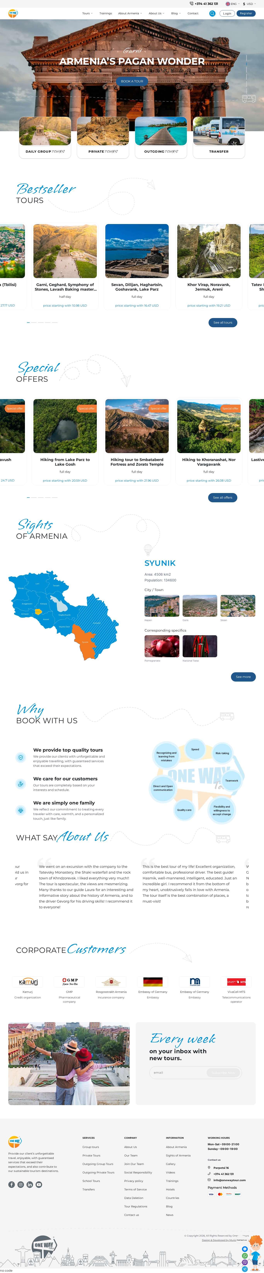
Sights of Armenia (178, 1155)
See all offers (222, 497)
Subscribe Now (223, 1073)
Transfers (89, 1189)
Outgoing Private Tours (98, 1172)
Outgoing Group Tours (98, 1164)
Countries (172, 1198)
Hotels (170, 1189)
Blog (169, 1206)
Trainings (106, 13)
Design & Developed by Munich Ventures (225, 1240)
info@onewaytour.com (230, 1180)
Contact (193, 13)
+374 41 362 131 (206, 4)
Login (227, 13)
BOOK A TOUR (134, 81)
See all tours (223, 322)
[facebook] (11, 1184)
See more (246, 677)
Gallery (170, 1164)
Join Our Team (134, 1164)
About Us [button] (155, 13)
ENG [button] (234, 4)
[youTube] (39, 1184)
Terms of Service (135, 1189)
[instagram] (20, 1184)
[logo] (13, 13)
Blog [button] (174, 13)
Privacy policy (133, 1181)
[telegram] (245, 1269)
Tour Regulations (135, 1206)
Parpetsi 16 (221, 1167)
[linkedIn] (29, 1184)
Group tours (91, 1147)
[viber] (245, 1262)
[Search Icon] (212, 13)
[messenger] (245, 1249)
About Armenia (176, 1147)
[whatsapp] (245, 1256)
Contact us (131, 1215)
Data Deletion (133, 1198)
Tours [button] (86, 13)
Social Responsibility (138, 1172)
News (169, 1215)
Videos (170, 1172)
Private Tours (91, 1155)
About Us (130, 1147)
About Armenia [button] (128, 13)
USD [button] (250, 4)
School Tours (91, 1181)
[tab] (246, 58)
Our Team (131, 1155)
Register (246, 13)
